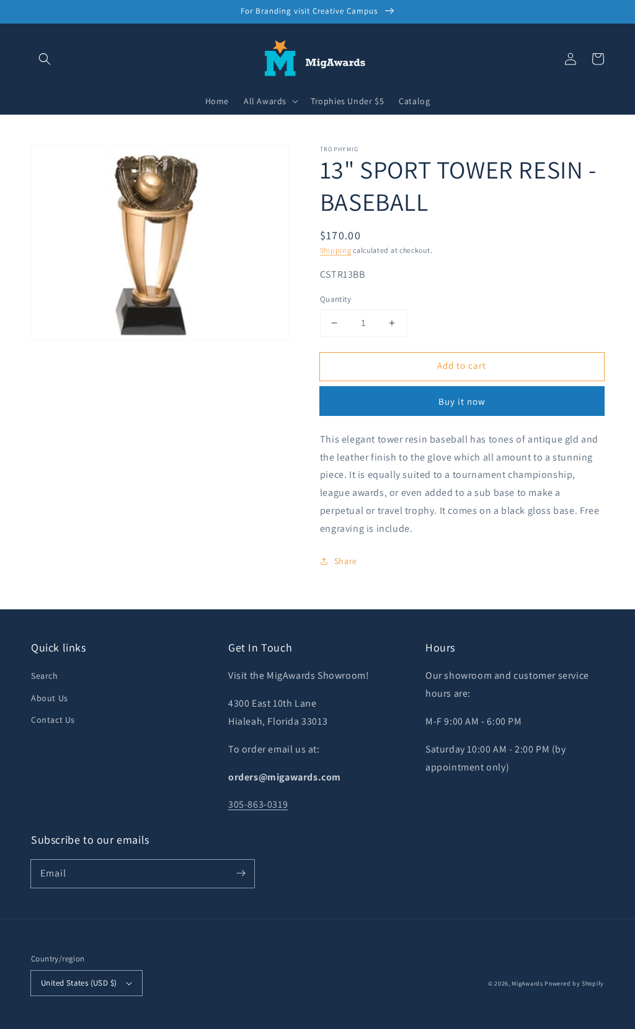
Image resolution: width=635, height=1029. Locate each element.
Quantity (335, 299)
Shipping (336, 250)
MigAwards (527, 983)
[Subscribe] (240, 873)
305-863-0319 (258, 804)
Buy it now (462, 401)
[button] (44, 59)
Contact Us (53, 719)
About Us (49, 698)
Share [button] (345, 561)
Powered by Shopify (574, 983)
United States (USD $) (79, 983)
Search (44, 675)
